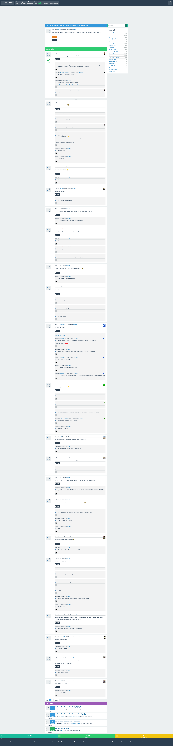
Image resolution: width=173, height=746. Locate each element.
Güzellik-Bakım (112, 49)
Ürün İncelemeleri (113, 34)
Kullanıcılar (34, 3)
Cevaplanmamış (22, 3)
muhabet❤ (54, 36)
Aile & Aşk (59, 29)
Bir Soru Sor (40, 3)
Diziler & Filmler (112, 45)
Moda (110, 55)
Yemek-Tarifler (112, 65)
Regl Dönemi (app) (113, 69)
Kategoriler (29, 3)
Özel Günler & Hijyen (114, 57)
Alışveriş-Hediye (113, 37)
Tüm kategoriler (112, 32)
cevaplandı (80, 53)
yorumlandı (69, 62)
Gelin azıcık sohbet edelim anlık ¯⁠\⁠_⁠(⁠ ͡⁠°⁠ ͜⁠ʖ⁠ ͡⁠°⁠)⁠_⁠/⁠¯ (68, 707)
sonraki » (56, 700)
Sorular (16, 3)
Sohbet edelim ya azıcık (62, 728)
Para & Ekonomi (112, 59)
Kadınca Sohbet (7, 3)
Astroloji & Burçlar (113, 39)
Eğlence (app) (112, 71)
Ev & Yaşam (111, 47)
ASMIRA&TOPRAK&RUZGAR (75, 709)
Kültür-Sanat (112, 53)
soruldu (74, 29)
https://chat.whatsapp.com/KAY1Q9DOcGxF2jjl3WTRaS (70, 84)
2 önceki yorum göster (60, 335)
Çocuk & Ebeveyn (113, 43)
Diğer (110, 67)
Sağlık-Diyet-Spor (113, 61)
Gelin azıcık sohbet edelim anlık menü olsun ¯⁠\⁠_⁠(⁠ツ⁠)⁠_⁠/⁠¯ (70, 714)
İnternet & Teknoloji (113, 51)
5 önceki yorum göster (60, 113)
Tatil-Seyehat (112, 63)
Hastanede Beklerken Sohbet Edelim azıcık (67, 721)
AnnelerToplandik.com (167, 738)
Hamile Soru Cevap (48, 3)
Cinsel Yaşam (112, 41)
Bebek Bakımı (55, 3)
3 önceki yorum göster (60, 568)
